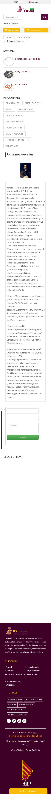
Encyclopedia (33, 667)
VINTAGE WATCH (15, 121)
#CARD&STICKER (16, 709)
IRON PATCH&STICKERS (27, 59)
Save (23, 437)
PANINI (9, 109)
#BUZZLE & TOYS (33, 699)
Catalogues (35, 30)
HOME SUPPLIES (14, 127)
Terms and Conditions (15, 674)
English (34, 2)
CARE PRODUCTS (14, 133)
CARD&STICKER (14, 115)
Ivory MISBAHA (23, 71)
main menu (13, 30)
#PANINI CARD (26, 704)
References (32, 674)
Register (14, 23)
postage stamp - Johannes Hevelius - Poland (25, 500)
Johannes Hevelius (20, 154)
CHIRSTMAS (12, 146)
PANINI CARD (26, 109)
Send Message (29, 791)
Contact (10, 670)
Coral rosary (21, 84)
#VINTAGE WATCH (17, 714)
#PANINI (12, 704)
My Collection (33, 670)
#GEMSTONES (15, 699)
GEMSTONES (12, 103)
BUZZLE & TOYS (33, 103)
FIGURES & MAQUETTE (17, 140)
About (9, 667)
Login (6, 23)
